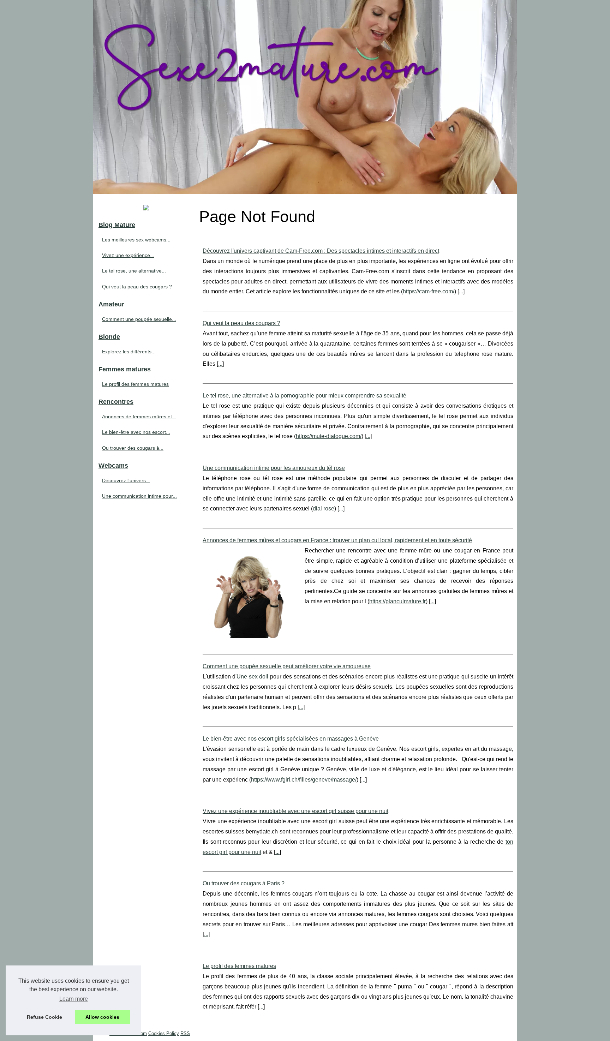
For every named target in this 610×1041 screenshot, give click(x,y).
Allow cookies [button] (102, 1017)
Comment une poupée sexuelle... (139, 319)
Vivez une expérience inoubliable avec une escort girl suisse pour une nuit (295, 811)
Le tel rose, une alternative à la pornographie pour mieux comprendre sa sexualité (304, 396)
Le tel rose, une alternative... (134, 271)
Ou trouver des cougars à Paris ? (244, 883)
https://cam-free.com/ (428, 291)
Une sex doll (252, 677)
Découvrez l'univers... (126, 480)
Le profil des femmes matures (239, 966)
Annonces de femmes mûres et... (139, 416)
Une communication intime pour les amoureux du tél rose (274, 468)
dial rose (323, 508)
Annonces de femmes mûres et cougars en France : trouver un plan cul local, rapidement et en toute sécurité (337, 540)
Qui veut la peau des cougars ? (241, 323)
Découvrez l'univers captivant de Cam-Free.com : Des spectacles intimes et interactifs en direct (321, 251)
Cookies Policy (163, 1033)
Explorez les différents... (129, 351)
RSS (185, 1033)
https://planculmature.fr (397, 601)
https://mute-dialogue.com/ (328, 436)
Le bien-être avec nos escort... (136, 432)
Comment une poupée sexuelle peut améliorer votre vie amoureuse (287, 666)
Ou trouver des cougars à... (132, 448)
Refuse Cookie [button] (44, 1017)
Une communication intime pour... (139, 496)
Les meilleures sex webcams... (136, 240)
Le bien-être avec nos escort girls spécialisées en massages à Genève (291, 739)
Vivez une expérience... (128, 255)
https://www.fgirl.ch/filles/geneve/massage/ (304, 780)
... (461, 291)
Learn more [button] (73, 999)
